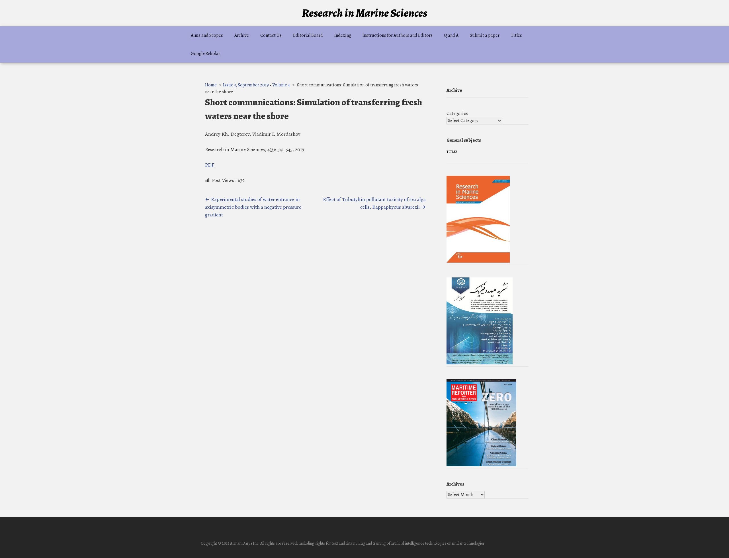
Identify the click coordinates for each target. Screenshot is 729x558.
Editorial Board (308, 35)
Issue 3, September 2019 (246, 85)
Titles (516, 35)
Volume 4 (281, 85)
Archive (241, 35)
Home (211, 85)
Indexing (342, 35)
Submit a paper (484, 35)
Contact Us (271, 35)
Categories (457, 113)
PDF (209, 164)
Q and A (451, 35)
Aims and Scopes (207, 35)
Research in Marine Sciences (364, 13)
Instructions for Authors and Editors (398, 35)
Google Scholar (205, 53)
